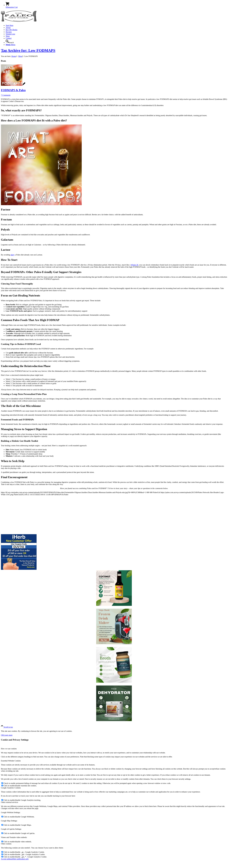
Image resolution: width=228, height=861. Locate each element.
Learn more (8, 735)
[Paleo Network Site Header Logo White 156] (19, 21)
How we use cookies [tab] (9, 749)
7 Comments (5, 95)
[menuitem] (116, 25)
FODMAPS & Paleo (13, 90)
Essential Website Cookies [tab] (11, 761)
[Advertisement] (72, 514)
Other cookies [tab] (6, 844)
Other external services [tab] (9, 802)
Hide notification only (20, 859)
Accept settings (6, 859)
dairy (12, 255)
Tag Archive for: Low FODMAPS (28, 50)
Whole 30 (134, 265)
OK (2, 735)
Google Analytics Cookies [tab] (11, 788)
